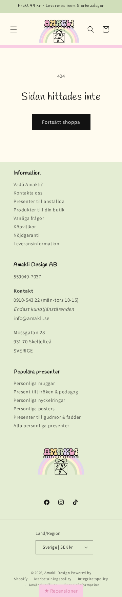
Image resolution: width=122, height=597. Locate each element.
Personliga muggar (34, 383)
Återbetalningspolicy (53, 578)
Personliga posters (34, 409)
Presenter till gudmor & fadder (47, 417)
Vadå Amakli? (28, 184)
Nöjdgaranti (27, 235)
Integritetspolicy (93, 578)
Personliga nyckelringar (39, 400)
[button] (13, 29)
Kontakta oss (28, 193)
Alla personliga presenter (41, 425)
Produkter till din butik (39, 210)
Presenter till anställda (39, 201)
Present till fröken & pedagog (46, 392)
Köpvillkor (25, 227)
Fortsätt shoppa (61, 122)
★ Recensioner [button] (61, 591)
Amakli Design (57, 572)
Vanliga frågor (29, 218)
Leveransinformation (36, 243)
